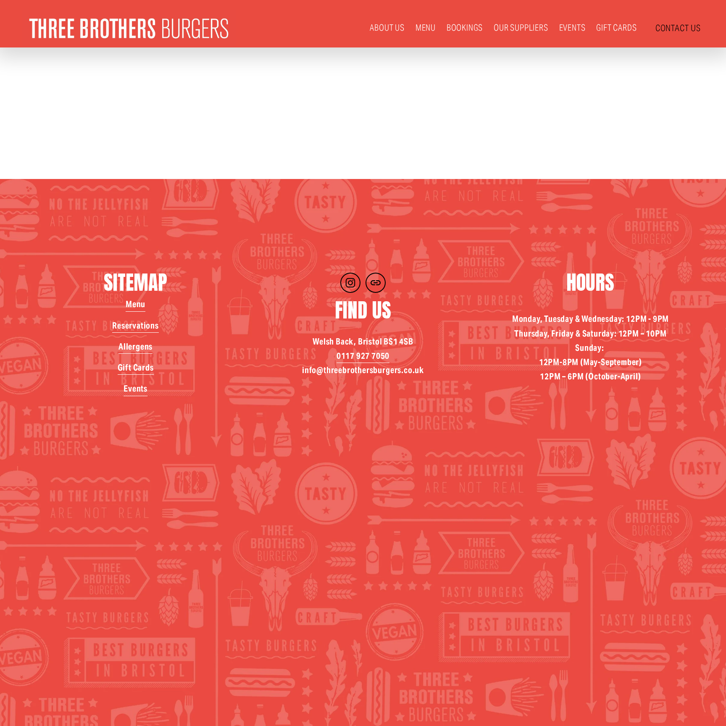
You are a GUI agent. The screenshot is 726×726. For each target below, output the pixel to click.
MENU (426, 27)
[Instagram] (350, 283)
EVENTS (572, 27)
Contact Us (678, 28)
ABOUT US (387, 27)
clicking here (161, 143)
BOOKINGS (465, 27)
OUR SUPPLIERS (521, 27)
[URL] (376, 283)
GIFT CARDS (616, 27)
